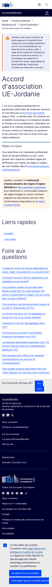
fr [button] (39, 4)
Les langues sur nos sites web (16, 509)
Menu (47, 14)
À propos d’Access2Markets (15, 439)
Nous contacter (10, 498)
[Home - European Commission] (20, 479)
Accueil (5, 20)
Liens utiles (10, 239)
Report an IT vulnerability (14, 503)
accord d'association (34, 113)
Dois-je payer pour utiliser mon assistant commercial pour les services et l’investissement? (23, 359)
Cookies (6, 514)
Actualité (8, 233)
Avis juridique (8, 528)
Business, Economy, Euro (14, 462)
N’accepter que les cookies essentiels (30, 580)
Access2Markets (10, 399)
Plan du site (7, 444)
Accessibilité (8, 533)
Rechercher (46, 4)
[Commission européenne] (7, 4)
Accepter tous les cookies (25, 573)
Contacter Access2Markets (15, 427)
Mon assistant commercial (31, 187)
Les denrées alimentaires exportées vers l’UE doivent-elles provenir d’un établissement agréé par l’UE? (25, 346)
